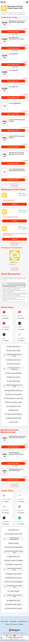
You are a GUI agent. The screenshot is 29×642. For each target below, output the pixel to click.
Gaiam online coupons (14, 346)
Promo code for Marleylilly (14, 373)
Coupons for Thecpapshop (14, 394)
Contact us (15, 624)
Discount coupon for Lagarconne (14, 368)
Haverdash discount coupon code (14, 586)
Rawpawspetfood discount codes (14, 355)
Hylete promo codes (14, 381)
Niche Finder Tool (23, 621)
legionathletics (6, 521)
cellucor (20, 327)
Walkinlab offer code (14, 600)
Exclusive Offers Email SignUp (10, 217)
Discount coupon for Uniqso (14, 402)
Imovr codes (14, 422)
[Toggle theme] (27, 2)
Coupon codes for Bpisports (14, 414)
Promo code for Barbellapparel (14, 581)
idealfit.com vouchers (14, 377)
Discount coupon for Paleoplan (14, 560)
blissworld (20, 510)
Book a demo (4, 621)
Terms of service (22, 632)
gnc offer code (14, 530)
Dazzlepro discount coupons (14, 608)
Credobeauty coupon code (14, 564)
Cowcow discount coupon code (14, 398)
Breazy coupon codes (14, 350)
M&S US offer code (14, 556)
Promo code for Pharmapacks (14, 547)
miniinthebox (5, 510)
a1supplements (6, 327)
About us (8, 624)
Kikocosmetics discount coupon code (14, 552)
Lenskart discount (14, 591)
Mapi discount (14, 410)
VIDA (3, 338)
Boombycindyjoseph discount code (14, 385)
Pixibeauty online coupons (14, 573)
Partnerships (13, 621)
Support (21, 624)
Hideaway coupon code (14, 359)
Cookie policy (15, 638)
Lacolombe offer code (14, 406)
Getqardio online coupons (14, 604)
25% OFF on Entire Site (9, 200)
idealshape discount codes (14, 577)
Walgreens (20, 315)
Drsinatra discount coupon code (14, 595)
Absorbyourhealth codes (14, 418)
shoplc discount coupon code (14, 390)
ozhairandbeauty (6, 499)
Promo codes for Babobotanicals (14, 538)
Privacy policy (15, 632)
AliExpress (5, 315)
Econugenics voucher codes (14, 533)
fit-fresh (20, 521)
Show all (14, 185)
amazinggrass (21, 338)
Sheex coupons (14, 543)
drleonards (21, 499)
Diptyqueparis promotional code (14, 569)
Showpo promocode (14, 363)
